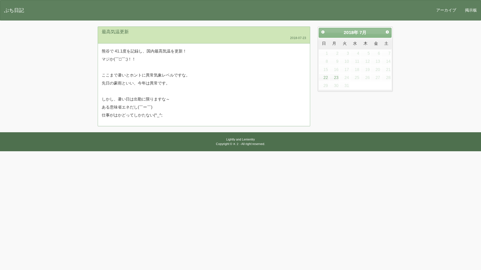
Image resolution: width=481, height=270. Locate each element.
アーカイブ (446, 10)
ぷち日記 (14, 10)
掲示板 (471, 10)
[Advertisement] (240, 189)
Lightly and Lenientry (240, 139)
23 (336, 78)
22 (325, 78)
